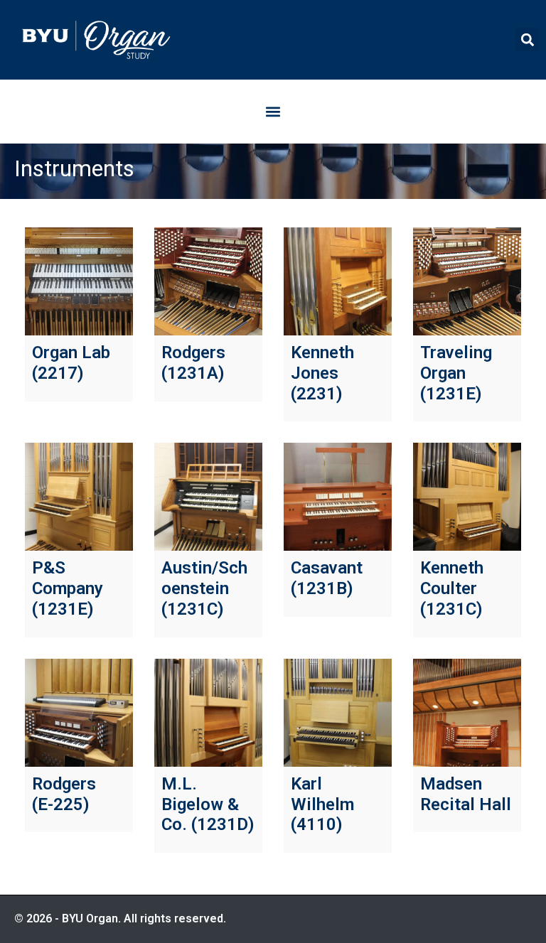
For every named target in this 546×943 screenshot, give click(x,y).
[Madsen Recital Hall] (467, 713)
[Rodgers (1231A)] (208, 281)
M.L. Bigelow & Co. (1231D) (208, 804)
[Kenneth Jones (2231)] (338, 281)
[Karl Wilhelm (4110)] (338, 713)
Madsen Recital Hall (465, 794)
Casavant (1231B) (327, 578)
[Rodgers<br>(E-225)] (79, 713)
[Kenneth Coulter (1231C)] (467, 497)
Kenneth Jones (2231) (322, 373)
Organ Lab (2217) (71, 363)
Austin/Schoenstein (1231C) (204, 588)
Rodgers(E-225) (64, 794)
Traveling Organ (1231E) (456, 373)
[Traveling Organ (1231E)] (467, 281)
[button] (527, 39)
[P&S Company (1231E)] (79, 497)
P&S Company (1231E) (67, 588)
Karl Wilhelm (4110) (322, 804)
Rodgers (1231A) (193, 363)
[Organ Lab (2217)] (79, 281)
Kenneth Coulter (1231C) (451, 588)
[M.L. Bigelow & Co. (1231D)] (208, 713)
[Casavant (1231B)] (338, 497)
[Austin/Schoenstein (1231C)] (208, 497)
